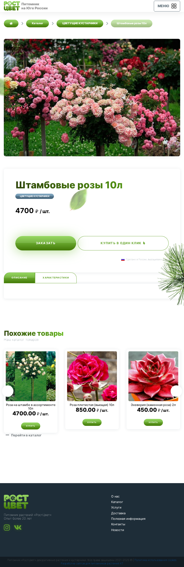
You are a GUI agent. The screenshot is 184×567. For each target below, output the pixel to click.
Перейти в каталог (26, 435)
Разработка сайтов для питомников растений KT (92, 563)
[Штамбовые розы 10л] (92, 97)
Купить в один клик (121, 243)
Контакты (118, 524)
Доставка (118, 513)
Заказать (46, 243)
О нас (115, 496)
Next (176, 391)
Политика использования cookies (155, 560)
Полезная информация (128, 519)
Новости (117, 530)
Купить (30, 426)
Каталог (117, 502)
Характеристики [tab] (56, 277)
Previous (7, 391)
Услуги (116, 507)
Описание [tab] (19, 277)
